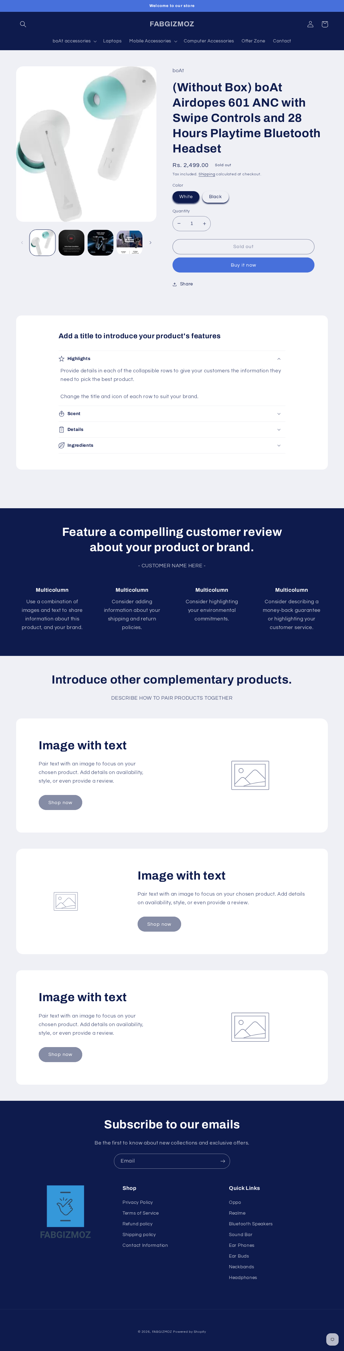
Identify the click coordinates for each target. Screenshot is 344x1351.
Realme (237, 1213)
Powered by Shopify (189, 1332)
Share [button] (186, 284)
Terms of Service (141, 1213)
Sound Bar (240, 1234)
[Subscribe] (223, 1161)
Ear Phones (242, 1245)
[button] (23, 24)
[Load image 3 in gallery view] (100, 243)
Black (215, 196)
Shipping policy (139, 1234)
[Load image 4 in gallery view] (129, 243)
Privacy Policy (138, 1202)
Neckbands (241, 1267)
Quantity (181, 211)
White (186, 196)
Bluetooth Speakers (251, 1224)
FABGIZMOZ (162, 1332)
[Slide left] (22, 243)
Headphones (243, 1277)
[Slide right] (150, 243)
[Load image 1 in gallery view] (42, 243)
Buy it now (243, 265)
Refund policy (137, 1224)
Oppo (235, 1202)
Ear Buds (239, 1256)
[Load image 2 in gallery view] (71, 243)
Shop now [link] (60, 802)
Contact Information (145, 1245)
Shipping (207, 174)
